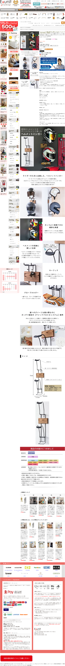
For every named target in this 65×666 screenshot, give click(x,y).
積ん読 (11, 143)
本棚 (36, 9)
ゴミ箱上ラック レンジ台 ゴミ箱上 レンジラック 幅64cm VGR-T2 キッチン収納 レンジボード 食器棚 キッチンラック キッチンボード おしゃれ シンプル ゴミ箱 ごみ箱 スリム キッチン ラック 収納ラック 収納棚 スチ (51, 510)
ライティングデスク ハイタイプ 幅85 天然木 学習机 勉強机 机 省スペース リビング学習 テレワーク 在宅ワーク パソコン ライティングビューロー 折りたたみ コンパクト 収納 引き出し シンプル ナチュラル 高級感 (50, 554)
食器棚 (11, 110)
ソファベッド (12, 241)
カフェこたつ (12, 229)
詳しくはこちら (14, 583)
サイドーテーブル (12, 102)
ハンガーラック (39, 9)
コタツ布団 (11, 231)
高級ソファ (11, 239)
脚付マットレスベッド (13, 212)
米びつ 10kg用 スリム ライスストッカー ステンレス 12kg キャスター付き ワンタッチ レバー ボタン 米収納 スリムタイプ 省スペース (24, 508)
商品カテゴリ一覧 (23, 27)
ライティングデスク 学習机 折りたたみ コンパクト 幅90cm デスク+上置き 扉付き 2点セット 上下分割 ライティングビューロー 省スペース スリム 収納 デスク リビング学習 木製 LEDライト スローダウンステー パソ (60, 510)
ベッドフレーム (12, 214)
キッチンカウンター (31, 9)
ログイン (47, 23)
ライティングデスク (50, 9)
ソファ (11, 237)
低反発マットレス (12, 216)
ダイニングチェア (12, 97)
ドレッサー (44, 9)
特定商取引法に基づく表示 (60, 25)
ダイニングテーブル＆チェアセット (14, 100)
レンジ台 (11, 114)
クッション (11, 250)
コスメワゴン (12, 174)
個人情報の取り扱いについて (49, 25)
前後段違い (11, 133)
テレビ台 (11, 156)
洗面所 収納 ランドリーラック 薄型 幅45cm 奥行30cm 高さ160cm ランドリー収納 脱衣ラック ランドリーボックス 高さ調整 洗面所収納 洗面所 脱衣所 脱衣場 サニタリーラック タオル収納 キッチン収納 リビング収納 (41, 534)
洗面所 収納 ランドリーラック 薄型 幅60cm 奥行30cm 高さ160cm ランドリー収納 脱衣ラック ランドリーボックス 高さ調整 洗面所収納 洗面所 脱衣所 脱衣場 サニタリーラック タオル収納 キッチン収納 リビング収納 (24, 554)
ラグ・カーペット (12, 263)
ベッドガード (12, 224)
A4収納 (11, 141)
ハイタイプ (11, 162)
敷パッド (11, 222)
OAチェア (11, 125)
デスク (11, 123)
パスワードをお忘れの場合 (55, 23)
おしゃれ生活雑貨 (30, 29)
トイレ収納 (62, 9)
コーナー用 (11, 160)
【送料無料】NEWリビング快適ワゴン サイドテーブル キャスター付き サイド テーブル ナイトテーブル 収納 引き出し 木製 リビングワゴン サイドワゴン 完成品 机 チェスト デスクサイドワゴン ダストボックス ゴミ (50, 534)
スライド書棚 (12, 135)
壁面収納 (28, 27)
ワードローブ (12, 184)
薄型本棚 (11, 137)
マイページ (43, 23)
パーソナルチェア (12, 243)
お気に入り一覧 (37, 23)
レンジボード (25, 9)
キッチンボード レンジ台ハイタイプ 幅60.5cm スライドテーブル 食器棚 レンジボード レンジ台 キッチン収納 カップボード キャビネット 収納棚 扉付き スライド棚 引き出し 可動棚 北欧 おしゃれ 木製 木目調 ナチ (33, 510)
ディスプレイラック (13, 139)
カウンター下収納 (12, 112)
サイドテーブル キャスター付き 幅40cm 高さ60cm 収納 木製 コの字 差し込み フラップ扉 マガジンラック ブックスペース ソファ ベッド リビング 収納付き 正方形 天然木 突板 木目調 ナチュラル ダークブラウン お (42, 510)
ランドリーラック (57, 9)
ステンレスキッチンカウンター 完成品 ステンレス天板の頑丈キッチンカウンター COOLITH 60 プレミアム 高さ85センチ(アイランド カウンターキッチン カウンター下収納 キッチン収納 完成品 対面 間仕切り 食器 (32, 554)
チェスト (11, 182)
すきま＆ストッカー (13, 116)
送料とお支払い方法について (38, 25)
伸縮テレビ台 (12, 158)
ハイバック (11, 248)
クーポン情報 (30, 23)
